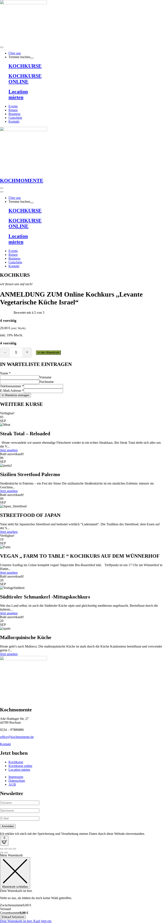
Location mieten (18, 94)
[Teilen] (10, 848)
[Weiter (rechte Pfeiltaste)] (6, 852)
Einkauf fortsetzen (13, 917)
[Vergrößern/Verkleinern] (1, 848)
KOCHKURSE (25, 66)
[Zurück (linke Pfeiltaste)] (1, 852)
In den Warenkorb (48, 352)
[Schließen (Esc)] (14, 848)
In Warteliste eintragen (15, 395)
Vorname (45, 377)
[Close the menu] (1, 191)
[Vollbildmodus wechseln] (6, 848)
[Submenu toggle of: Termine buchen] (32, 58)
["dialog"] (81, 888)
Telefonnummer (12, 386)
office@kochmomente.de (17, 737)
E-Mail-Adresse (12, 390)
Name (5, 373)
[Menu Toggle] (1, 47)
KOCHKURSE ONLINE (25, 78)
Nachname (46, 381)
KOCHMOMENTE (21, 180)
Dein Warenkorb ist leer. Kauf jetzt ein (25, 921)
